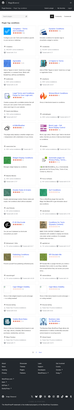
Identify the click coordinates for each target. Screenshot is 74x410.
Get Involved (60, 363)
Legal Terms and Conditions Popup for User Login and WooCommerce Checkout (23, 94)
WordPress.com (8, 379)
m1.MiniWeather (19, 125)
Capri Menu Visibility (56, 287)
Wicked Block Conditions (58, 93)
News (4, 366)
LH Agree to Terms (56, 61)
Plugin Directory (6, 8)
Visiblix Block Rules (20, 319)
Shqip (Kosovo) (11, 397)
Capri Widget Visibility (21, 287)
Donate (59, 370)
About (4, 363)
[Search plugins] (26, 16)
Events (58, 366)
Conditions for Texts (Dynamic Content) (57, 223)
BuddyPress (7, 388)
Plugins (22, 370)
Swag (58, 373)
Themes (22, 366)
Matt (4, 382)
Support (40, 366)
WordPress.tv (43, 373)
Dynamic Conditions (56, 29)
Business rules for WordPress (54, 320)
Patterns (23, 373)
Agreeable (17, 61)
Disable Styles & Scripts (22, 190)
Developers (41, 370)
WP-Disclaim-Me (55, 254)
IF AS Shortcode (19, 222)
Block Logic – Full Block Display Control (57, 126)
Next (40, 352)
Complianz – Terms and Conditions (20, 30)
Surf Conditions (55, 190)
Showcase (23, 363)
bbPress (5, 385)
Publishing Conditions (21, 254)
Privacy (4, 373)
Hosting (4, 370)
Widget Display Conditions (23, 158)
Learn (40, 363)
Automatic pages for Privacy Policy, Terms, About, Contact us (57, 159)
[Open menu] (71, 2)
